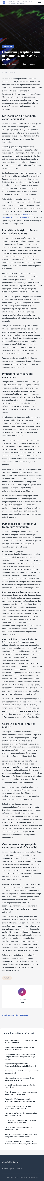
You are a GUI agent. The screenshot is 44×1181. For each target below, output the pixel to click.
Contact (19, 1169)
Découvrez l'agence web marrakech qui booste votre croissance (19, 1079)
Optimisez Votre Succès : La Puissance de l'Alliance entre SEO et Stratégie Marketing (21, 1142)
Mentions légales (8, 1169)
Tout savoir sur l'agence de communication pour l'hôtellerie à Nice (21, 1114)
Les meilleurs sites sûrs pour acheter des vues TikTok (20, 1086)
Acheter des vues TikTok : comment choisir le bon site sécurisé (22, 1072)
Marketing (8, 46)
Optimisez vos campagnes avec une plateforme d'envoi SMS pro (18, 1107)
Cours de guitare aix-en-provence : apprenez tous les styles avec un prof (21, 1093)
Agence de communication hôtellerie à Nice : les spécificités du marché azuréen (21, 1135)
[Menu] (40, 2)
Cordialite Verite (10, 1162)
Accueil (4, 72)
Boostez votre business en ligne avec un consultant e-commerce (19, 1048)
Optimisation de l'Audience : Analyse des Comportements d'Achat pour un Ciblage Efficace (20, 1056)
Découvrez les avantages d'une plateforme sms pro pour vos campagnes (20, 1121)
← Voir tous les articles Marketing (15, 1015)
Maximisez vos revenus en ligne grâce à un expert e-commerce (21, 1041)
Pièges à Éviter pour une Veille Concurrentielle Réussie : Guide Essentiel (20, 1065)
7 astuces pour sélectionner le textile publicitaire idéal (18, 1128)
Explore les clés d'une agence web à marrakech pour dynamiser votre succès (20, 1100)
